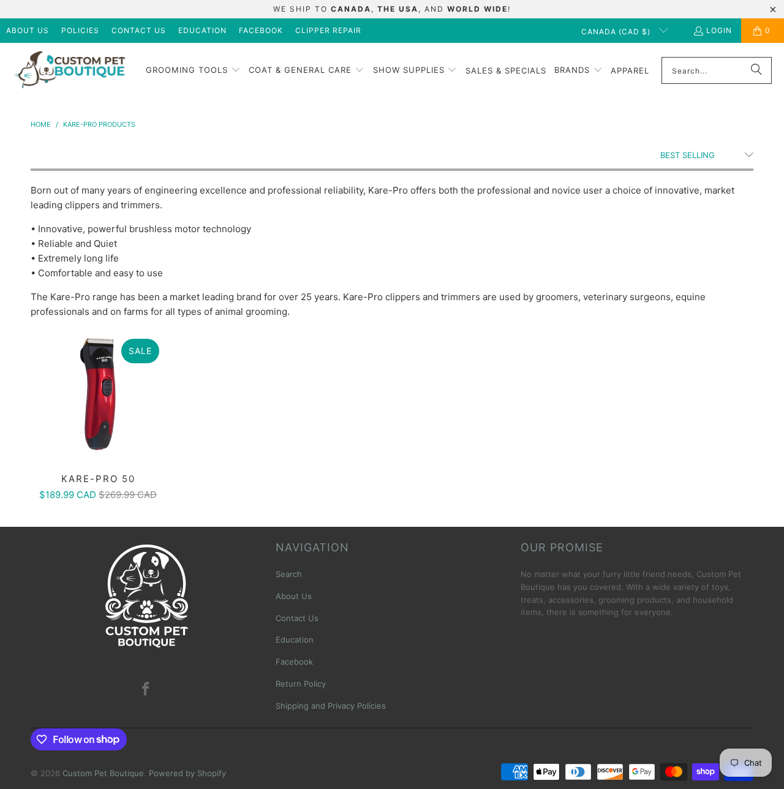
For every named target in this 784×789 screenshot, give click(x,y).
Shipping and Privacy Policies (331, 706)
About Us (27, 30)
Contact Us (138, 30)
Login (719, 30)
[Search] (756, 70)
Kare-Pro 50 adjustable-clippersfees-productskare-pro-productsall (98, 394)
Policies (80, 30)
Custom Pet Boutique (103, 773)
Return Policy (301, 684)
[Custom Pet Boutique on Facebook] (146, 689)
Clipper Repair (328, 30)
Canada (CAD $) (617, 31)
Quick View (98, 420)
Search (289, 574)
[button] (193, 70)
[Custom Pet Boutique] (69, 70)
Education (202, 30)
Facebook (261, 30)
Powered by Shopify (187, 773)
